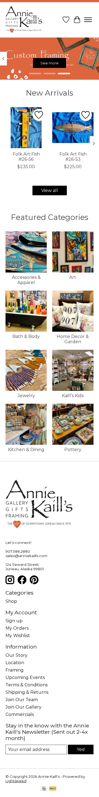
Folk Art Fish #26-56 (26, 156)
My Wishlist (18, 635)
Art (72, 277)
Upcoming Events (25, 677)
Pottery (72, 449)
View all (49, 190)
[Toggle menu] (88, 19)
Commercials (20, 714)
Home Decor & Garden (73, 339)
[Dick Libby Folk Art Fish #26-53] (73, 127)
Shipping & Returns (27, 692)
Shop (11, 601)
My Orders (17, 628)
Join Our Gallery (24, 707)
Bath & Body (26, 336)
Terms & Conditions (27, 684)
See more (49, 63)
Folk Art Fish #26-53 (73, 156)
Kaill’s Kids (73, 395)
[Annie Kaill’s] (24, 20)
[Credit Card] (43, 789)
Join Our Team (22, 699)
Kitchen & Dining (26, 449)
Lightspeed (16, 781)
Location (15, 662)
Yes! (81, 749)
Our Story (17, 655)
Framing (15, 670)
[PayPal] (52, 789)
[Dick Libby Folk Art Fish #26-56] (26, 127)
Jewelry (26, 395)
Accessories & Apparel (26, 280)
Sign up (14, 620)
